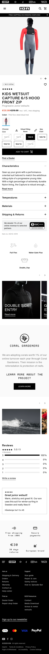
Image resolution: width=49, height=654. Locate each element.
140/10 (42, 137)
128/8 (30, 137)
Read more (7, 188)
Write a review (9, 478)
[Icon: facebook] (7, 639)
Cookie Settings (35, 649)
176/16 (30, 144)
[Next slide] (45, 275)
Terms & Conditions (16, 647)
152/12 (7, 144)
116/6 (18, 137)
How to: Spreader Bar (34, 584)
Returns (5, 581)
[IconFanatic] (23, 2)
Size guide (29, 575)
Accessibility (23, 649)
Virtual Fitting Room (25, 130)
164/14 (19, 144)
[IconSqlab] (32, 2)
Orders (5, 578)
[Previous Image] (41, 78)
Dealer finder (7, 600)
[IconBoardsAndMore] (3, 562)
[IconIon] (5, 2)
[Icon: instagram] (11, 639)
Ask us (4, 571)
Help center (7, 591)
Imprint (4, 647)
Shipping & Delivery (10, 575)
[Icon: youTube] (3, 639)
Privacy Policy (30, 647)
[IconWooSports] (44, 2)
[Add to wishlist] (45, 84)
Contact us (6, 587)
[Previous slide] (40, 275)
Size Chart (41, 130)
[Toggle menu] (4, 8)
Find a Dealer (8, 158)
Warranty (6, 584)
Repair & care (30, 578)
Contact (28, 600)
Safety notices (31, 581)
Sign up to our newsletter (14, 619)
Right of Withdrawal (9, 649)
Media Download (32, 603)
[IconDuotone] (15, 2)
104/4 (6, 137)
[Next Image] (45, 78)
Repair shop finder (10, 603)
